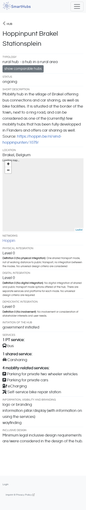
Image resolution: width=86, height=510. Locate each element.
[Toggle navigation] (77, 6)
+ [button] (8, 163)
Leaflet (79, 229)
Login (6, 484)
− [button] (8, 170)
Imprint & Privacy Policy (19, 495)
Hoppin (9, 241)
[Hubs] (4, 24)
